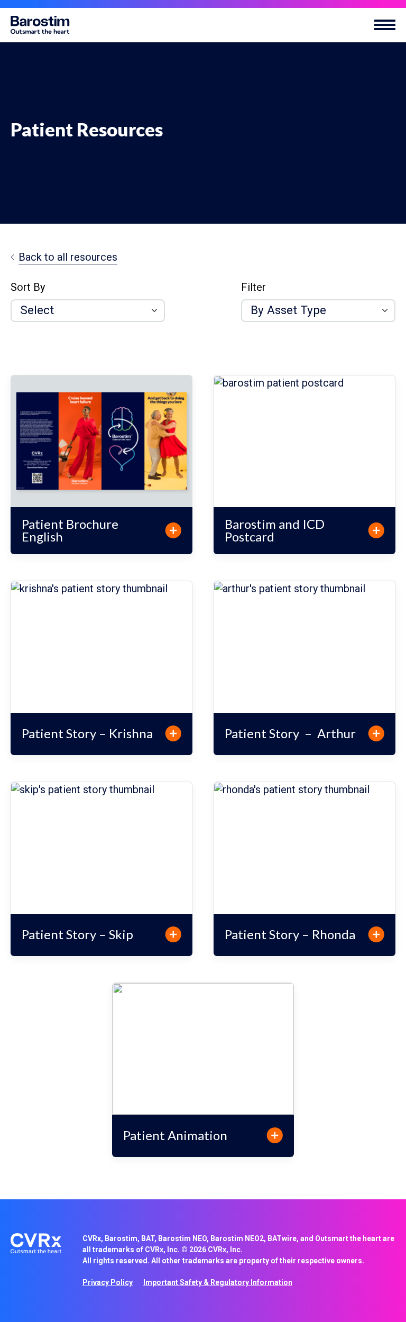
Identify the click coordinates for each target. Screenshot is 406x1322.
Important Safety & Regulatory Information (217, 1282)
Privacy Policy (107, 1282)
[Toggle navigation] (384, 24)
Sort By (28, 287)
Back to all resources (68, 257)
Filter (253, 287)
